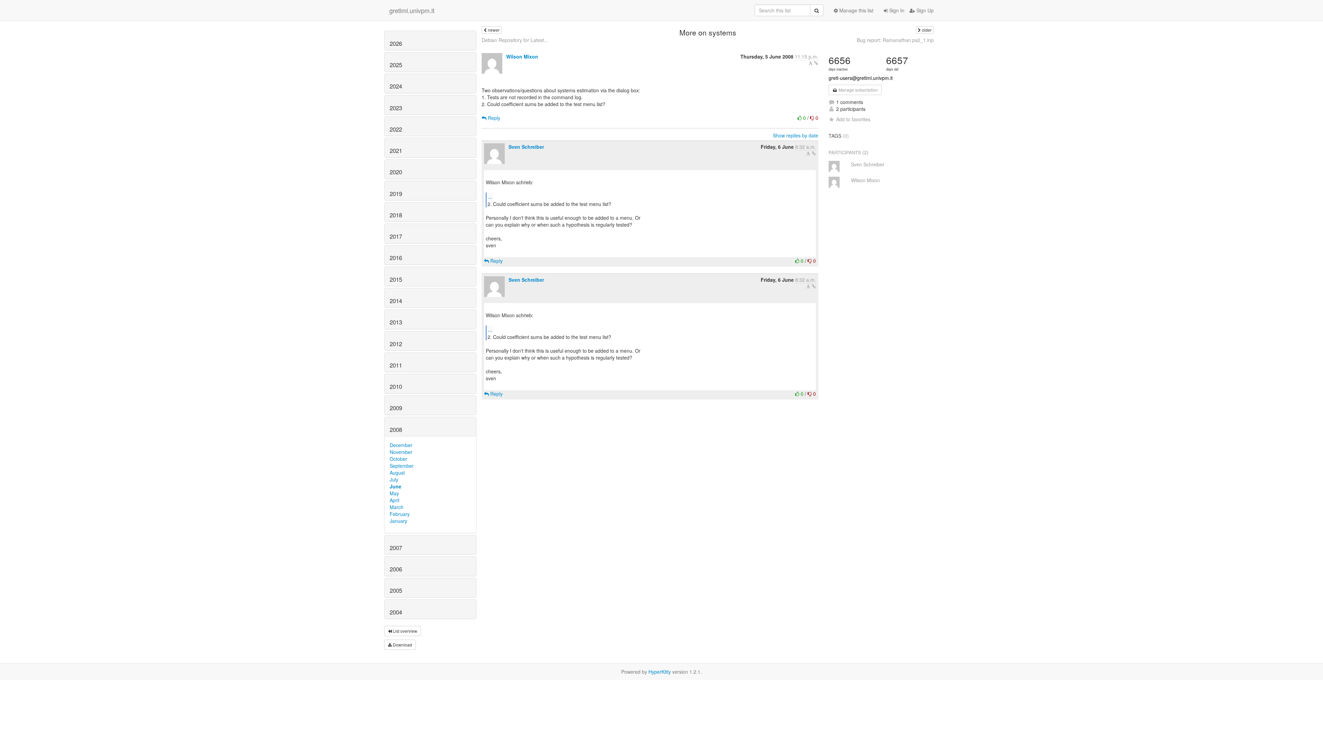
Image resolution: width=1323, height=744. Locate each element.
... (490, 196)
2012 (396, 344)
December (401, 445)
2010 (396, 386)
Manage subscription (858, 90)
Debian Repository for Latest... (515, 40)
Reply (493, 117)
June (395, 486)
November (401, 451)
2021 (396, 150)
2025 (396, 65)
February (400, 513)
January (398, 520)
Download (402, 645)
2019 (396, 193)
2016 (396, 258)
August (397, 472)
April (394, 500)
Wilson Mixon (522, 56)
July (394, 479)
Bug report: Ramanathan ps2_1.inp (895, 40)
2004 (396, 612)
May (394, 493)
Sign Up (924, 10)
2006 (396, 569)
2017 (396, 236)
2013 (396, 322)
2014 (396, 301)
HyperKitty (659, 671)
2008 (396, 429)
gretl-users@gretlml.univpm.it (861, 77)
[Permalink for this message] (816, 63)
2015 (396, 279)
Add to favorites (853, 119)
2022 (396, 129)
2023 (396, 108)
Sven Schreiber (526, 146)
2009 (396, 408)
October (398, 458)
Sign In (896, 10)
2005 (396, 590)
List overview (404, 631)
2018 (396, 215)
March (396, 507)
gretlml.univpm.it (411, 10)
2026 (396, 43)
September (402, 465)
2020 (396, 172)
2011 (396, 365)
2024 (396, 86)
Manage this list (855, 10)
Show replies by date (795, 135)
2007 (396, 548)
